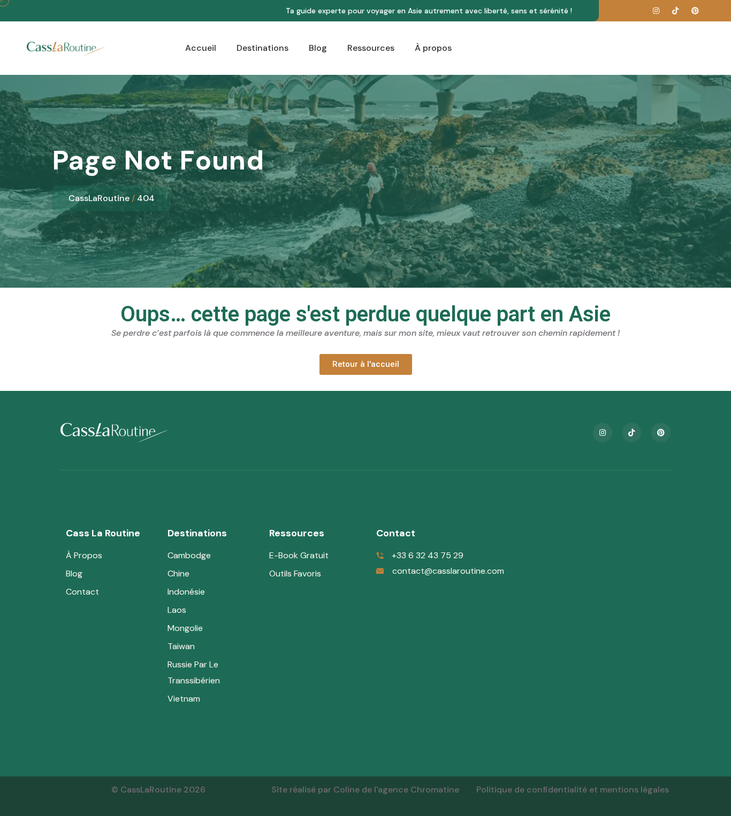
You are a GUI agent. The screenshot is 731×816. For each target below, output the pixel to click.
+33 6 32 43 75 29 (427, 555)
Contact (82, 591)
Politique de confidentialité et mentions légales (572, 789)
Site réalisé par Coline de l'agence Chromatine (365, 789)
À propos (433, 47)
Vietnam (183, 698)
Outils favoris (295, 573)
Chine (178, 573)
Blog (318, 47)
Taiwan (181, 646)
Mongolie (185, 628)
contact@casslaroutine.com (448, 570)
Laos (176, 609)
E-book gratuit (299, 555)
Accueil (200, 47)
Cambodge (189, 555)
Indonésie (187, 591)
